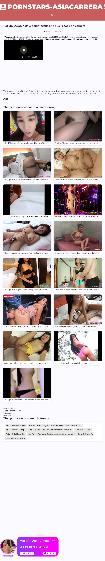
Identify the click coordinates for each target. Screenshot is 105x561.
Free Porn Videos (52, 31)
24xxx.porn (8, 413)
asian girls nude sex (15, 434)
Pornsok (7, 415)
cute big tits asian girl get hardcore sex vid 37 (50, 430)
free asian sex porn (15, 438)
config (31, 434)
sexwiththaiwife (85, 434)
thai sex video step (15, 430)
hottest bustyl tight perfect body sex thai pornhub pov (55, 425)
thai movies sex (82, 430)
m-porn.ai (8, 408)
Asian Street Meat (12, 411)
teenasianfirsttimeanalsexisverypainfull (56, 434)
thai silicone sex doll (16, 425)
